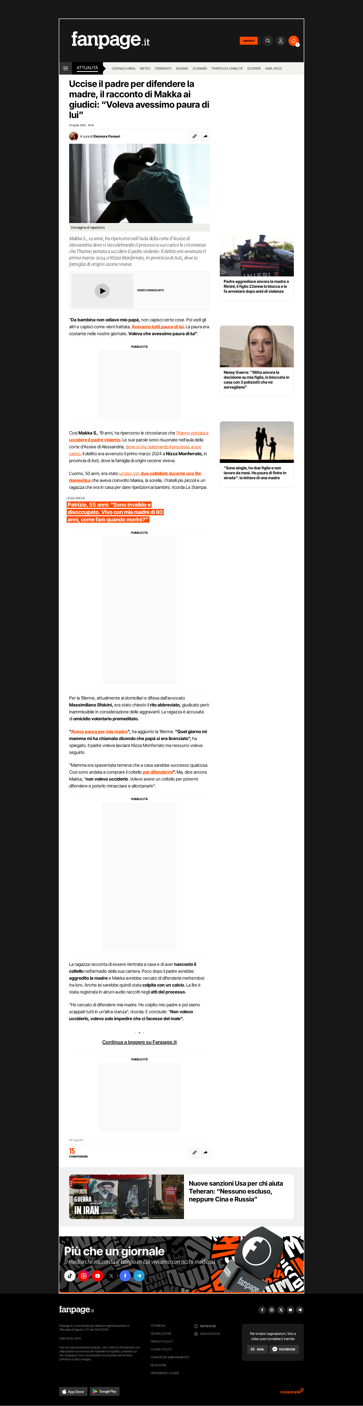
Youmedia (158, 1325)
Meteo (145, 68)
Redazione (158, 1365)
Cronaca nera (123, 68)
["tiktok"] (70, 1276)
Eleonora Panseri (107, 136)
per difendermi (158, 772)
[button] (205, 136)
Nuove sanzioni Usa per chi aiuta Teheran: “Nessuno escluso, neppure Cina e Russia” (236, 1191)
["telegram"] (139, 1276)
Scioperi (254, 68)
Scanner (200, 68)
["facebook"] (125, 1276)
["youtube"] (97, 1276)
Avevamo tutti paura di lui (157, 326)
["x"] (111, 1276)
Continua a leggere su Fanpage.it (139, 1042)
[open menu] (65, 68)
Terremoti (163, 68)
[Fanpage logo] (104, 40)
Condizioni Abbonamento (170, 1357)
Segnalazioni (161, 1333)
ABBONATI (249, 40)
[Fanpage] (76, 1310)
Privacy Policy (162, 1341)
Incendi (182, 68)
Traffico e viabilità (227, 68)
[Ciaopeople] (292, 1393)
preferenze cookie (165, 1373)
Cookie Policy (161, 1349)
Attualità (87, 67)
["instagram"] (83, 1276)
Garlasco (273, 68)
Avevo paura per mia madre (99, 731)
